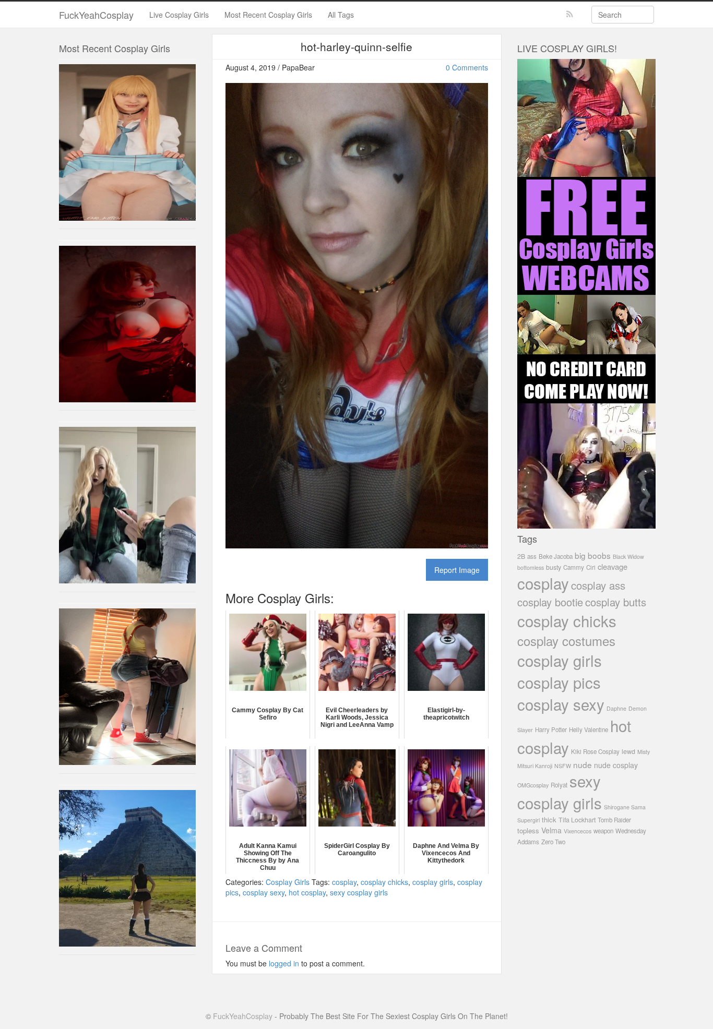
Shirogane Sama (625, 807)
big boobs (593, 555)
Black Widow (628, 556)
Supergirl (528, 820)
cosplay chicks (384, 882)
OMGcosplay (533, 785)
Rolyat (559, 785)
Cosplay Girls (288, 882)
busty (553, 567)
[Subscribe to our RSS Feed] (569, 14)
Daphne (616, 708)
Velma (551, 830)
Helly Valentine (588, 729)
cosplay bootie (550, 601)
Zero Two (553, 841)
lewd (628, 751)
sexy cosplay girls (359, 892)
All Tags (341, 14)
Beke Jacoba (556, 556)
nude (582, 764)
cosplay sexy (263, 892)
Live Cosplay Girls (179, 14)
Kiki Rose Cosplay (595, 751)
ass (532, 556)
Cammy (573, 567)
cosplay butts (615, 601)
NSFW (562, 766)
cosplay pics (559, 682)
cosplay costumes (566, 641)
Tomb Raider (614, 820)
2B (521, 556)
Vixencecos (577, 831)
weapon (603, 831)
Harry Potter (551, 729)
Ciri (591, 567)
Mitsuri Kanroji (534, 766)
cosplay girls (432, 882)
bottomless (530, 567)
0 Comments (467, 67)
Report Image (457, 570)
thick (549, 819)
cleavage (612, 566)
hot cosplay (307, 892)
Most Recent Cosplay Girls (268, 14)
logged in (284, 963)
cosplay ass (598, 585)
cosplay (344, 882)
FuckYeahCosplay (96, 14)
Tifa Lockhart (577, 819)
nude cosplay (616, 765)
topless (528, 830)
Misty (643, 752)
